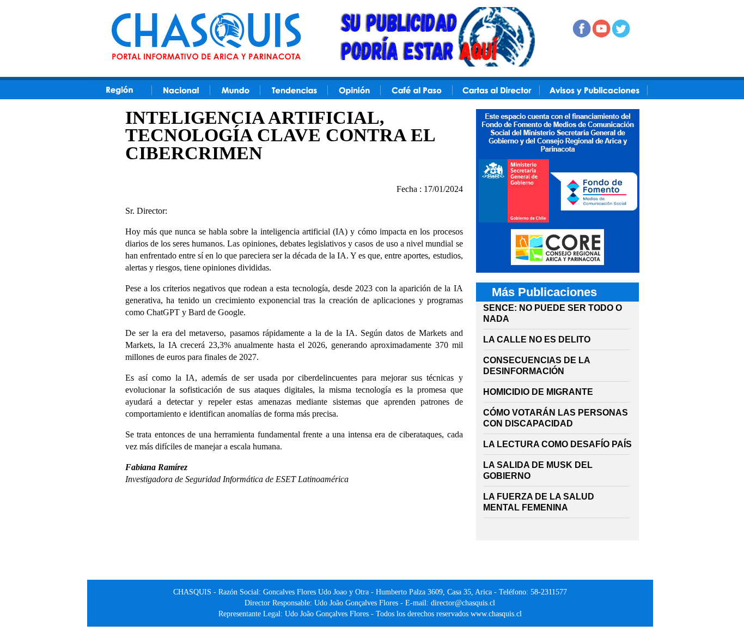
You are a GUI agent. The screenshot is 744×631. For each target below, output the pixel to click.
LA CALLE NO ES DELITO (536, 339)
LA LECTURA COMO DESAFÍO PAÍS (557, 444)
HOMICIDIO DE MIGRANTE (538, 391)
